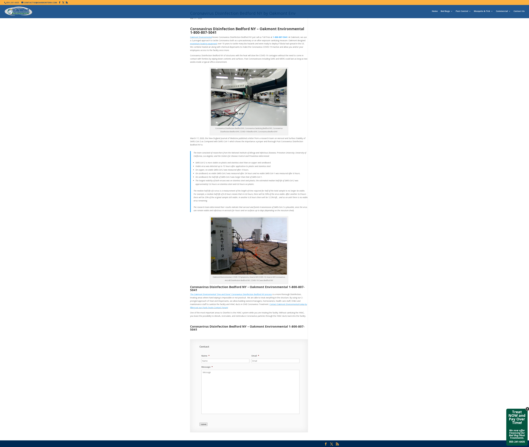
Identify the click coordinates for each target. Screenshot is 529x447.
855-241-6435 (517, 441)
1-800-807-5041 (203, 32)
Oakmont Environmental (201, 37)
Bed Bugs (445, 11)
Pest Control (462, 11)
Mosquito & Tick (482, 11)
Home (435, 11)
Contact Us (519, 11)
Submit (203, 424)
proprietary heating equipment (203, 43)
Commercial (502, 11)
